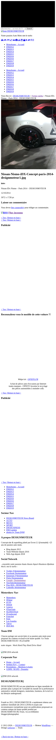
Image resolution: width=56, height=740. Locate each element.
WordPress (46, 725)
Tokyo (9, 623)
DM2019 (10, 66)
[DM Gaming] (14, 40)
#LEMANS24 (12, 612)
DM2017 (10, 61)
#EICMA (10, 626)
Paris (8, 619)
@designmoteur (16, 571)
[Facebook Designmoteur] (31, 40)
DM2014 (10, 51)
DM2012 (10, 47)
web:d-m (11, 728)
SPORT (9, 525)
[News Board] (19, 40)
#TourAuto (10, 609)
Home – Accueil (13, 662)
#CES (8, 602)
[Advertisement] (20, 268)
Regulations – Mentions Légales (19, 667)
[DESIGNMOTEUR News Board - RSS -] (26, 40)
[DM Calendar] (22, 40)
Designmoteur (16, 573)
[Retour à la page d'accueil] (12, 31)
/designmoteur (16, 587)
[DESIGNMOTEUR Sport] (8, 40)
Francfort (10, 616)
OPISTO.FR (33, 379)
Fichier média (37, 96)
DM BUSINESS (13, 527)
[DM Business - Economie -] (11, 40)
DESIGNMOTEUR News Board (20, 518)
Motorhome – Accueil (15, 44)
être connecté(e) (17, 207)
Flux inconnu (15, 212)
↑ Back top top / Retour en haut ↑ (14, 737)
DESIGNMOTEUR (21, 96)
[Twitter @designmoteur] (29, 40)
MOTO (9, 523)
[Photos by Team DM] (16, 40)
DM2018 (10, 63)
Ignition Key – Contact (15, 664)
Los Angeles (11, 621)
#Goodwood (11, 614)
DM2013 (10, 49)
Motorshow (11, 597)
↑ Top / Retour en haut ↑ (11, 218)
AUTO (9, 520)
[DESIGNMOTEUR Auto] (2, 40)
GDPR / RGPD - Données (17, 669)
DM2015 (10, 54)
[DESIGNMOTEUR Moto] (5, 40)
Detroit (9, 605)
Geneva (9, 607)
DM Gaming (11, 530)
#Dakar (9, 600)
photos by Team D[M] (15, 532)
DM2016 (10, 56)
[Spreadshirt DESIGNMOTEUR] (24, 40)
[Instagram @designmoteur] (33, 40)
